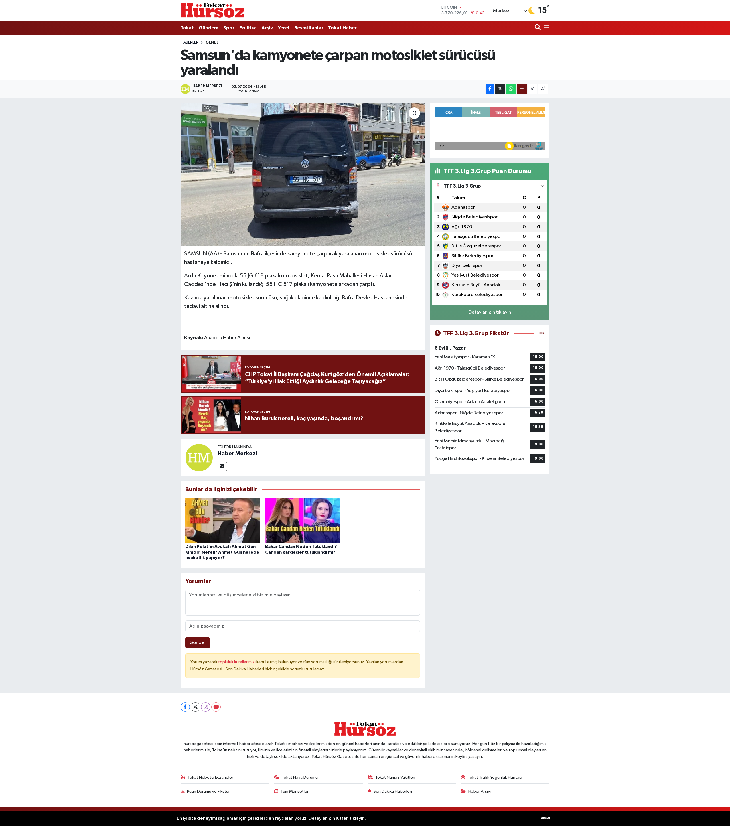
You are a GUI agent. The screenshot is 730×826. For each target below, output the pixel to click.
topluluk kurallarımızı (237, 662)
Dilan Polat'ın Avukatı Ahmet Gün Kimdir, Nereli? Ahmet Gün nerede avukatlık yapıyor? (222, 552)
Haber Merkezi (237, 453)
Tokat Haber (342, 27)
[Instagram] (205, 707)
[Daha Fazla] (522, 89)
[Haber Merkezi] (199, 457)
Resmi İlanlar (308, 27)
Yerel (283, 27)
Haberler (189, 42)
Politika (248, 27)
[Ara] (538, 28)
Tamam (544, 817)
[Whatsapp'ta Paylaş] (511, 89)
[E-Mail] (222, 466)
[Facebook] (185, 707)
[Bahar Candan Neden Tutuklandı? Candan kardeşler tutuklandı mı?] (302, 520)
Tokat (187, 27)
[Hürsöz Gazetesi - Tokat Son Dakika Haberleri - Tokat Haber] (212, 10)
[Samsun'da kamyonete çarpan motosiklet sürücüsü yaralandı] (303, 174)
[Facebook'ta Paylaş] (490, 89)
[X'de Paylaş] (500, 89)
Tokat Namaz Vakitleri (395, 777)
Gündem (208, 27)
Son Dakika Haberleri (393, 791)
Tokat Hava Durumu (300, 777)
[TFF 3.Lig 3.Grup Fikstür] (542, 333)
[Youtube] (216, 707)
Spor (228, 27)
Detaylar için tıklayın (490, 312)
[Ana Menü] (546, 28)
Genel (212, 42)
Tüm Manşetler (295, 791)
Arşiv (267, 27)
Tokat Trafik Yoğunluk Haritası (495, 777)
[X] (195, 707)
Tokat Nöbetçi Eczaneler (210, 777)
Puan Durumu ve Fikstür (208, 791)
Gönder (197, 642)
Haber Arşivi (479, 791)
